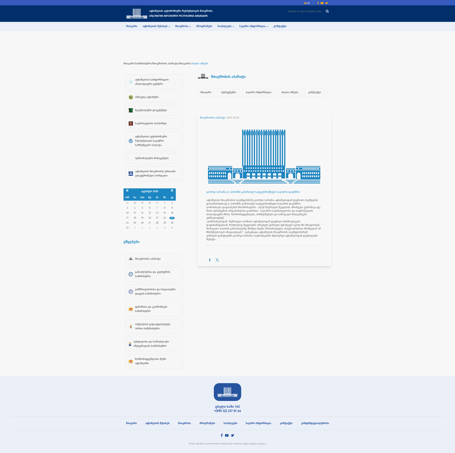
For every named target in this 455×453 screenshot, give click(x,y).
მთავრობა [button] (182, 26)
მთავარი (131, 26)
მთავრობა (184, 423)
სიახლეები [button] (225, 26)
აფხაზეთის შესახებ (157, 423)
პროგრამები (204, 26)
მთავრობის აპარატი (213, 117)
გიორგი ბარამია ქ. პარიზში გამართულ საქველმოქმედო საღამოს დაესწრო (253, 192)
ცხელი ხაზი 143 (227, 407)
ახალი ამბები (289, 92)
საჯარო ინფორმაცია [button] (252, 26)
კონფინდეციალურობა (315, 423)
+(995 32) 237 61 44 (227, 411)
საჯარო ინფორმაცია (258, 92)
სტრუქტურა (228, 92)
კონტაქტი (280, 26)
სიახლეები (230, 423)
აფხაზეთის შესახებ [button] (155, 26)
